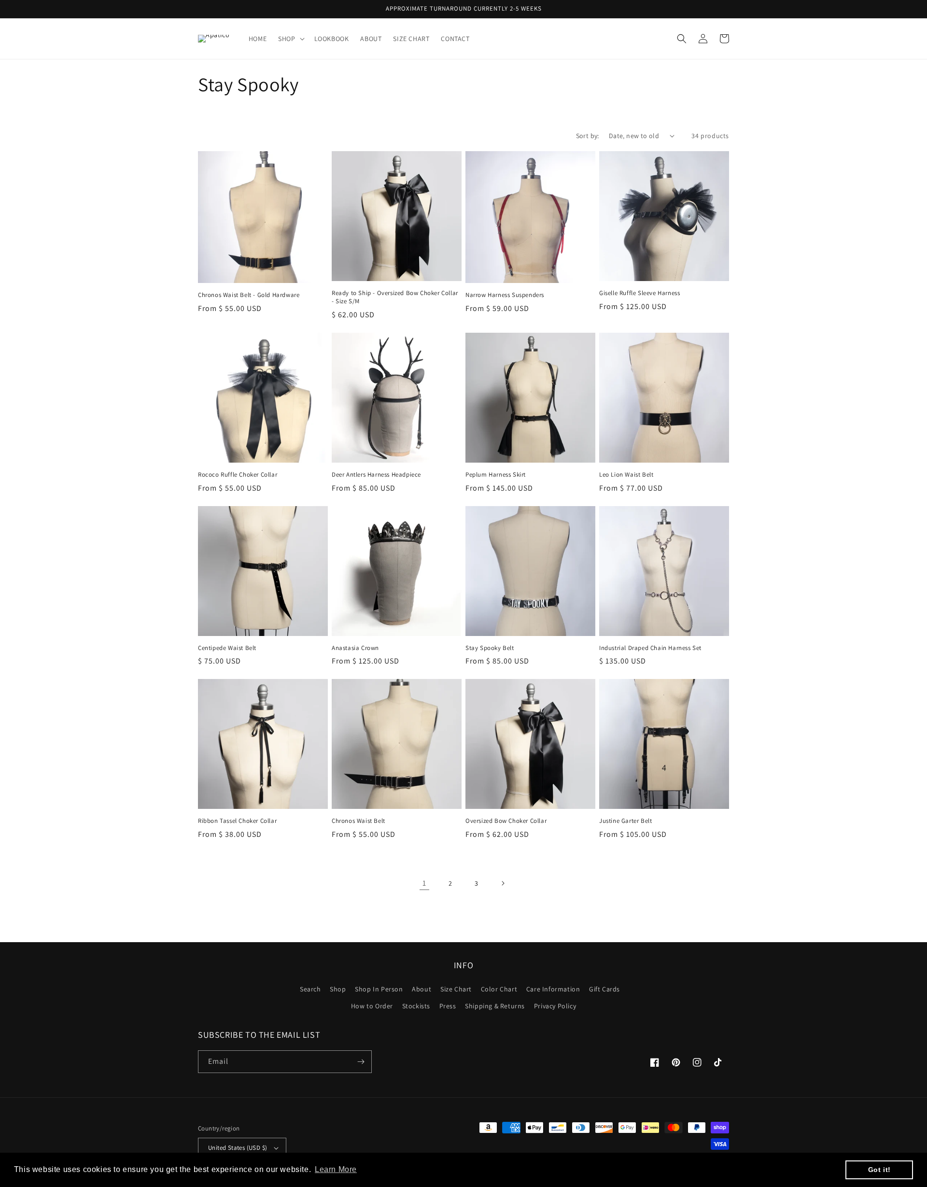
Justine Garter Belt (625, 821)
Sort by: (587, 135)
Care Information (553, 989)
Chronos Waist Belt (358, 821)
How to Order (372, 1006)
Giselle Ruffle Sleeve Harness (639, 293)
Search (310, 989)
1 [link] (424, 883)
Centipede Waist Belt (227, 648)
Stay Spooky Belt (489, 648)
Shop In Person (379, 989)
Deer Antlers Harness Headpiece (376, 475)
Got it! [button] (879, 1169)
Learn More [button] (336, 1169)
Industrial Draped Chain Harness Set (650, 648)
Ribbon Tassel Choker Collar (237, 821)
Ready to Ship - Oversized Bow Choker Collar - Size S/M (395, 297)
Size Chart (456, 989)
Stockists (416, 1006)
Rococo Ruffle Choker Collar (237, 475)
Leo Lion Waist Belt (626, 475)
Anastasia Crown (355, 648)
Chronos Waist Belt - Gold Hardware (248, 295)
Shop (338, 989)
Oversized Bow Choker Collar (506, 821)
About (421, 989)
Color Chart (499, 989)
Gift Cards (604, 989)
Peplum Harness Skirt (495, 475)
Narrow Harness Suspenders (504, 295)
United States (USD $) (237, 1148)
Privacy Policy (555, 1006)
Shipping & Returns (495, 1006)
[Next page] (502, 883)
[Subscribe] (360, 1061)
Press (447, 1006)
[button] (290, 38)
